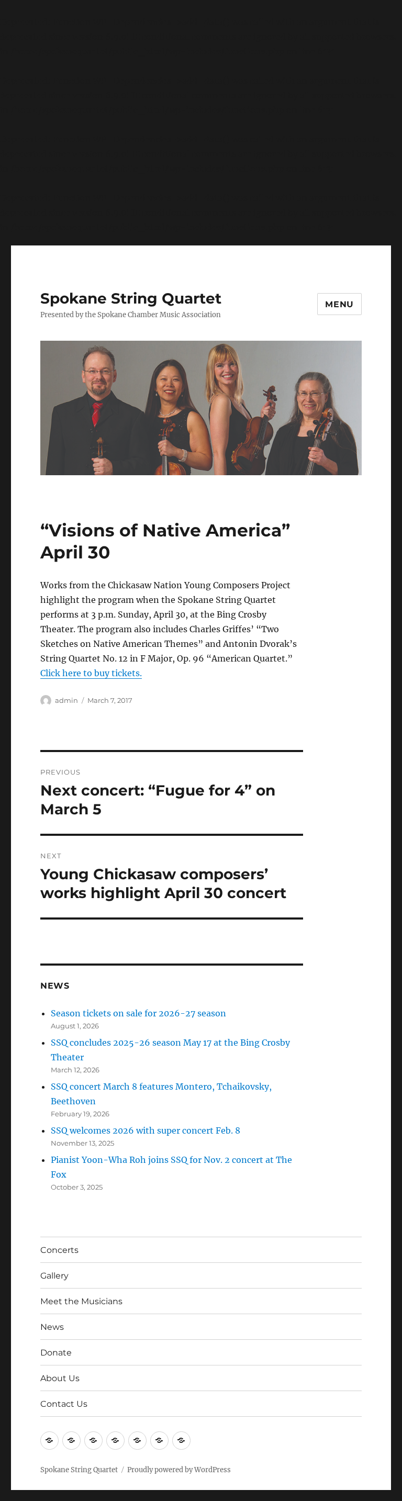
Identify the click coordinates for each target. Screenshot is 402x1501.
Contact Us (63, 1404)
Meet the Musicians (81, 1301)
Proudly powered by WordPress (179, 1469)
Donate (56, 1353)
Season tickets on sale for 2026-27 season (138, 1013)
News (52, 1327)
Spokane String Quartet (130, 298)
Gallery (54, 1276)
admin (66, 700)
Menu (339, 304)
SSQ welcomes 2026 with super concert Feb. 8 (145, 1130)
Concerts (59, 1250)
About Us (60, 1378)
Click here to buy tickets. (91, 673)
